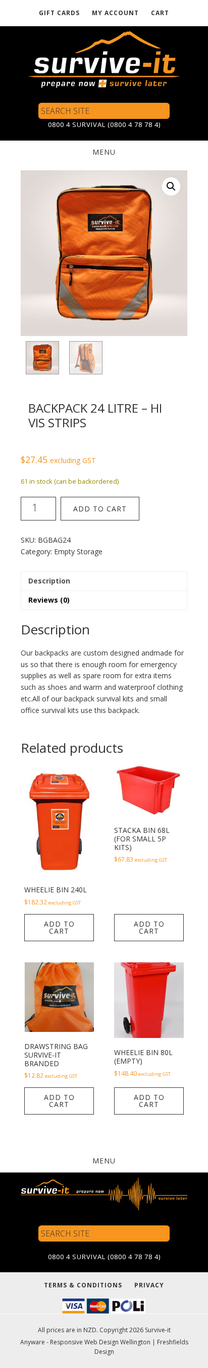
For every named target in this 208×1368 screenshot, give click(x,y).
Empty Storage (78, 551)
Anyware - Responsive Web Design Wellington (85, 1342)
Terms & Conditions (83, 1285)
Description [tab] (49, 580)
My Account (115, 13)
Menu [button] (104, 152)
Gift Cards (59, 13)
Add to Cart (100, 508)
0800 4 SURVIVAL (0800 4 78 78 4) (104, 124)
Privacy (149, 1285)
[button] (171, 186)
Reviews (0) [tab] (49, 600)
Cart (160, 13)
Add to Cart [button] (59, 927)
